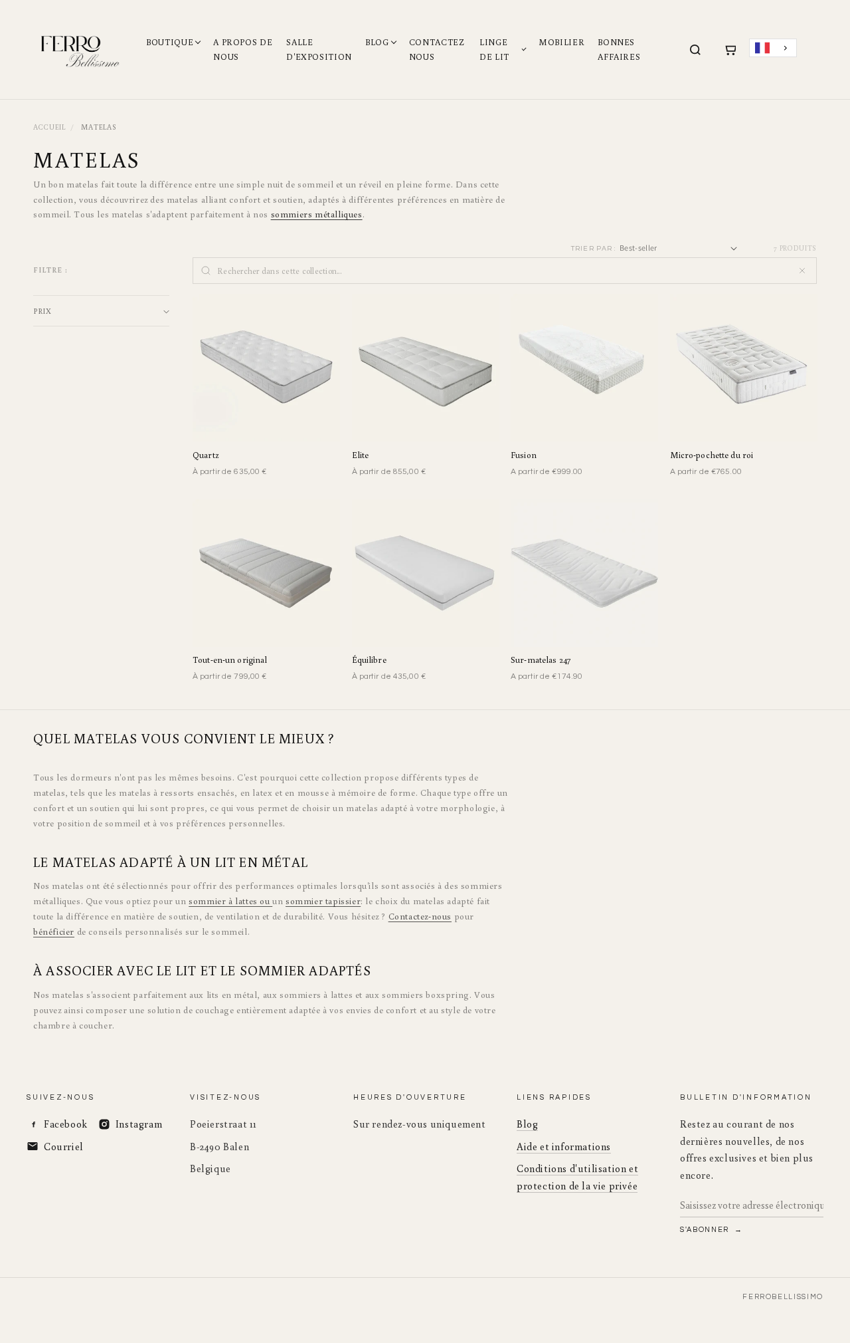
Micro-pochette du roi (712, 455)
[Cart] (729, 49)
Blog (377, 42)
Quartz (205, 455)
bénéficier (53, 931)
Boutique (169, 42)
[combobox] (773, 48)
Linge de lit (494, 49)
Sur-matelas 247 (540, 660)
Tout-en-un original (230, 660)
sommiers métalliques (317, 214)
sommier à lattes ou (230, 901)
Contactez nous (437, 49)
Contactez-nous (420, 916)
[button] (101, 311)
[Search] (695, 49)
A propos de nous (242, 49)
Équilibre (369, 660)
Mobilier (561, 42)
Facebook (66, 1124)
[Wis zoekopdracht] (802, 270)
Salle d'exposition (319, 49)
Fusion (524, 455)
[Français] (773, 48)
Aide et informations (564, 1146)
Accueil (49, 127)
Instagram (139, 1124)
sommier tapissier (323, 901)
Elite (360, 455)
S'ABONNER (706, 1229)
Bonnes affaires (619, 49)
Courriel (64, 1146)
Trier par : (593, 248)
